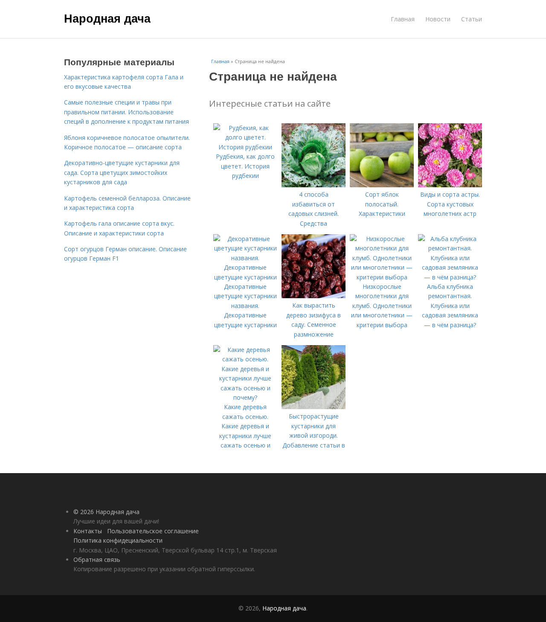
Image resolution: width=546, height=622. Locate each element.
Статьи (471, 19)
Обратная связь (96, 559)
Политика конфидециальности (118, 540)
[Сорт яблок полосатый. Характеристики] (382, 185)
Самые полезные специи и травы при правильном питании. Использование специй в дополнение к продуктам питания (126, 111)
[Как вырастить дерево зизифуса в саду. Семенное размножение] (314, 296)
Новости (437, 19)
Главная (403, 19)
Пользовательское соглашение (153, 531)
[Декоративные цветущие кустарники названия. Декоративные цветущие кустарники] (245, 277)
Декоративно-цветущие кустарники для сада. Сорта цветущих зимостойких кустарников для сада (122, 172)
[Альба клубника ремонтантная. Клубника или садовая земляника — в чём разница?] (450, 277)
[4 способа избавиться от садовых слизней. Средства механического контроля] (314, 185)
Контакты (87, 531)
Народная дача (107, 18)
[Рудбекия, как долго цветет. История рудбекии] (245, 147)
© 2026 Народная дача (106, 512)
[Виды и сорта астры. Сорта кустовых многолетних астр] (450, 185)
